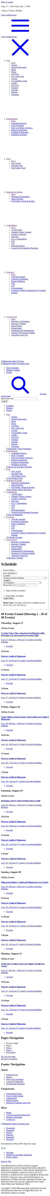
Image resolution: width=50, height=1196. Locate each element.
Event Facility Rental (14, 1096)
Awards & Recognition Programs (24, 512)
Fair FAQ (15, 437)
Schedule (10, 406)
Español (14, 442)
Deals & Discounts (19, 419)
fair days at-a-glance (9, 1059)
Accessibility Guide (19, 433)
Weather (9, 408)
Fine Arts (15, 501)
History (9, 1077)
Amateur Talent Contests (21, 496)
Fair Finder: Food (18, 476)
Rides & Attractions (19, 460)
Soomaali (15, 446)
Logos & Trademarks (14, 1082)
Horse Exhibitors (18, 524)
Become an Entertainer (20, 542)
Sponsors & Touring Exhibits (23, 553)
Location (6, 576)
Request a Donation (14, 1117)
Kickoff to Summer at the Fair (18, 1103)
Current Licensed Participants (18, 1115)
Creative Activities (18, 499)
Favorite (9, 646)
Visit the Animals (18, 519)
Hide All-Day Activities (15, 591)
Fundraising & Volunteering (22, 551)
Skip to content (7, 2)
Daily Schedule (12, 368)
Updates (14, 440)
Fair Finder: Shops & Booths (23, 487)
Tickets (9, 372)
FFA (13, 506)
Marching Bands (18, 510)
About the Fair (12, 1075)
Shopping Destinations (20, 483)
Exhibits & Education (20, 462)
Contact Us (10, 1119)
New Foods (16, 471)
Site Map (9, 1153)
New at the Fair (17, 428)
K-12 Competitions (19, 503)
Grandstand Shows (19, 453)
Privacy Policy (12, 1157)
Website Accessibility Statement (19, 1155)
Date (5, 573)
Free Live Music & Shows (22, 458)
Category (7, 580)
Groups (14, 430)
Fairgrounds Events (14, 1094)
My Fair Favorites (8, 1057)
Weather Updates (13, 370)
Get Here (15, 426)
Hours (13, 424)
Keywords (7, 585)
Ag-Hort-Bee (16, 494)
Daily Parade (16, 546)
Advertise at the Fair (19, 556)
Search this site (7, 398)
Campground (11, 1098)
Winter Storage (12, 1100)
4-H (12, 508)
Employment (16, 549)
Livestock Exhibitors (19, 521)
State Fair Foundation (15, 1079)
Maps (13, 421)
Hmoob (14, 444)
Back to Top (6, 1161)
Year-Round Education (15, 1084)
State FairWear (17, 485)
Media (8, 1113)
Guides (14, 435)
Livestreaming (17, 531)
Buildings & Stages (19, 465)
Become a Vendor (18, 544)
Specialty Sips (17, 474)
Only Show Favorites (14, 596)
